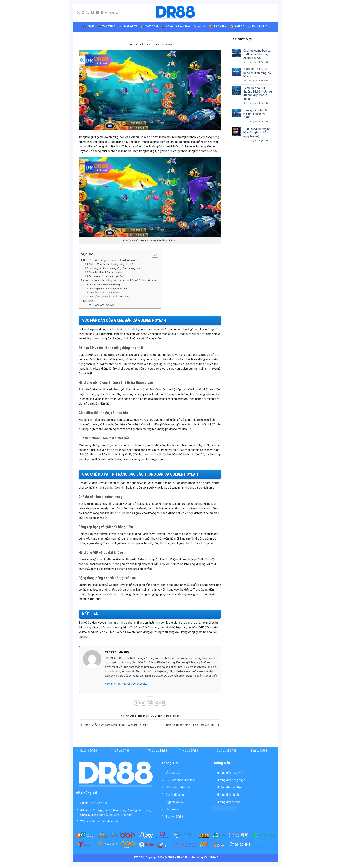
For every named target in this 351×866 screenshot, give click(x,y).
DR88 (90, 26)
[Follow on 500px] (112, 12)
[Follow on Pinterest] (92, 12)
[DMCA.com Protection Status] (224, 808)
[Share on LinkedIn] (163, 703)
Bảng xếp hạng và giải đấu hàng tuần (108, 288)
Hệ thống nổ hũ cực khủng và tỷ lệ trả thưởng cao (114, 268)
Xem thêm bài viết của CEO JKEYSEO (126, 683)
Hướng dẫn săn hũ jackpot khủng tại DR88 (255, 114)
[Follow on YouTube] (102, 12)
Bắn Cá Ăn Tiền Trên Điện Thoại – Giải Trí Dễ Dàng (116, 725)
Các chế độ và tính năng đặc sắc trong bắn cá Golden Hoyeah (120, 280)
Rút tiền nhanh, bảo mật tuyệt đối (106, 276)
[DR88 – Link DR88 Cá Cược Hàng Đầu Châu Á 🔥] (175, 12)
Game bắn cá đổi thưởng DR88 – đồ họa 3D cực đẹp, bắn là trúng (257, 93)
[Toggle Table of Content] (153, 255)
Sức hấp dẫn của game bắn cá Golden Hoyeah (111, 260)
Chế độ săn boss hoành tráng (104, 284)
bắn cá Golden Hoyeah (135, 137)
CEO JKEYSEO (167, 44)
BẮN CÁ (150, 715)
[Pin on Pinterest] (157, 703)
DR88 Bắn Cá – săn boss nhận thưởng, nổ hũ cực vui (257, 73)
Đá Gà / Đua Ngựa (178, 26)
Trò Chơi (220, 26)
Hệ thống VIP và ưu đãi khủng (104, 292)
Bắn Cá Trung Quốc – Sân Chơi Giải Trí (190, 725)
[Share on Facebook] (137, 703)
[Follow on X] (78, 12)
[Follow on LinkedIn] (97, 12)
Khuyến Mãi (260, 26)
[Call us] (87, 12)
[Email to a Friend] (150, 703)
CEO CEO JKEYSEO (104, 305)
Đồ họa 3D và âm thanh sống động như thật (111, 264)
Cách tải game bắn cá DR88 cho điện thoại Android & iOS (257, 54)
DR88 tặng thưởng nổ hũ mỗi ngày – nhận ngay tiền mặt (256, 132)
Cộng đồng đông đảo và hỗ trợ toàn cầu (109, 296)
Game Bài (151, 26)
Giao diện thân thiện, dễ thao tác (106, 272)
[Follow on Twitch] (117, 12)
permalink (175, 715)
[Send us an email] (83, 12)
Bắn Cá (239, 26)
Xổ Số (202, 26)
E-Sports (130, 26)
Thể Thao (109, 26)
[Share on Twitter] (143, 703)
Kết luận (88, 300)
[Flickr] (106, 12)
